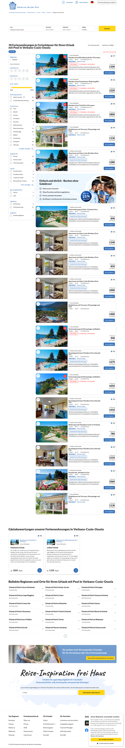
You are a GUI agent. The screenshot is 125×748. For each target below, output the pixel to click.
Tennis (23, 192)
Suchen (107, 29)
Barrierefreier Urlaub (23, 181)
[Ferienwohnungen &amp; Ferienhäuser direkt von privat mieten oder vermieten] (24, 7)
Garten (23, 115)
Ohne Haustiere (23, 163)
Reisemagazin (48, 728)
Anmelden (69, 2)
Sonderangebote (23, 215)
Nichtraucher (23, 159)
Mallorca (12, 728)
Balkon (23, 135)
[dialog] (106, 729)
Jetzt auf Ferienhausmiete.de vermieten (101, 658)
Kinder (23, 156)
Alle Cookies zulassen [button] (106, 739)
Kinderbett (23, 138)
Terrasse (23, 122)
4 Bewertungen (81, 157)
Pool (23, 108)
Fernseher (23, 118)
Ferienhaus (23, 204)
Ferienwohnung (23, 207)
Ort (11, 27)
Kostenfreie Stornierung (23, 100)
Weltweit (12, 731)
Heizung (23, 145)
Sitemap (11, 735)
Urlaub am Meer (23, 177)
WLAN (23, 112)
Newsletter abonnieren (91, 693)
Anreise (48, 27)
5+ (27, 70)
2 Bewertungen (81, 61)
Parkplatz (23, 141)
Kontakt (46, 735)
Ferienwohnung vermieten (107, 2)
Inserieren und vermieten (69, 720)
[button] (106, 743)
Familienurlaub (23, 174)
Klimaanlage (23, 131)
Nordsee (12, 720)
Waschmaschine (23, 128)
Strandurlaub (23, 171)
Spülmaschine (23, 125)
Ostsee (11, 724)
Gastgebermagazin (66, 724)
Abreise (65, 27)
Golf (23, 196)
